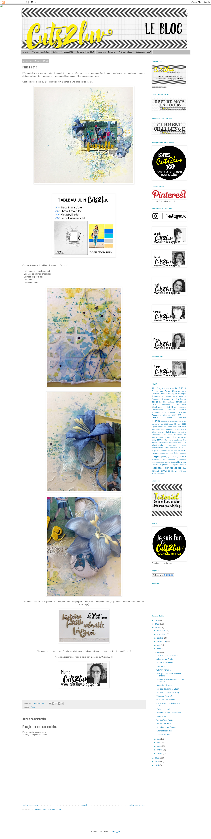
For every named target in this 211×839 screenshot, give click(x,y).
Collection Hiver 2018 (85, 52)
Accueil (25, 52)
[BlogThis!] (53, 703)
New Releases (162, 450)
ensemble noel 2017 (160, 424)
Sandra (174, 462)
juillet (159, 649)
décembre (161, 631)
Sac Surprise (166, 462)
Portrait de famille (163, 709)
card (184, 402)
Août (169, 394)
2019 (157, 620)
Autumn (167, 399)
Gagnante (181, 426)
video (173, 471)
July (178, 432)
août (159, 645)
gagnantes (156, 429)
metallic (154, 442)
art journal (166, 396)
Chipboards (181, 404)
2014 (157, 765)
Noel (170, 450)
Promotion (171, 459)
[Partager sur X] (56, 703)
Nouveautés (180, 450)
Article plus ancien (137, 805)
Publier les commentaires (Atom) (47, 810)
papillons (163, 457)
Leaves (166, 437)
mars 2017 (182, 437)
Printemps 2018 (158, 459)
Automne (182, 396)
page (155, 456)
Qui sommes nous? (143, 52)
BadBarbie (181, 399)
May (166, 440)
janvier (160, 753)
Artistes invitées (125, 52)
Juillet (168, 432)
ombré (183, 453)
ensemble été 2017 (178, 421)
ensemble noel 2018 (177, 424)
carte (154, 404)
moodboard (157, 447)
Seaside (155, 465)
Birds (160, 402)
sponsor (183, 465)
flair (174, 427)
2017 (177, 388)
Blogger (116, 832)
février (159, 750)
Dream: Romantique (164, 663)
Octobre (177, 453)
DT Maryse (166, 417)
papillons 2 (170, 457)
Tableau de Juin (163, 734)
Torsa (154, 471)
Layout (160, 437)
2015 (167, 388)
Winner (162, 474)
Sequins (175, 465)
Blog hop (166, 402)
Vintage (183, 471)
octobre (160, 638)
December (182, 412)
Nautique (182, 448)
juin (174, 432)
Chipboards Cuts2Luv (164, 407)
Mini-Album (173, 442)
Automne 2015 (157, 399)
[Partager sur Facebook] (59, 703)
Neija (154, 450)
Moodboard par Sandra (166, 727)
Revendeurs (156, 462)
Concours (171, 410)
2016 (172, 388)
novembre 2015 (167, 453)
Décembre (156, 415)
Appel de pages (179, 394)
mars (159, 746)
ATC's (175, 396)
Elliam (156, 421)
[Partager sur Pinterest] (62, 703)
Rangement (181, 459)
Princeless (160, 666)
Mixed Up (182, 442)
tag (184, 468)
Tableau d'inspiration (166, 467)
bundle (172, 402)
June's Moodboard (175, 435)
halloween (177, 429)
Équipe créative (157, 427)
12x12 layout (158, 388)
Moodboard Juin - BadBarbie (168, 713)
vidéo (177, 471)
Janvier (160, 432)
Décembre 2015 (169, 415)
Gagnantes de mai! (164, 731)
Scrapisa (181, 462)
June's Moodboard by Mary (167, 692)
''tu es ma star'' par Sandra (167, 656)
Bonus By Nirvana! (164, 685)
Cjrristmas (182, 407)
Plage (177, 457)
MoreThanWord (171, 448)
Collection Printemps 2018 (63, 52)
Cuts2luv (172, 412)
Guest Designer (166, 429)
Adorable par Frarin (164, 659)
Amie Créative (172, 391)
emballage (165, 421)
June (164, 435)
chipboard (166, 404)
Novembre (156, 453)
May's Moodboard (175, 440)
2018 (183, 388)
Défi (179, 415)
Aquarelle (156, 396)
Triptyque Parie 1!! (164, 696)
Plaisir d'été (161, 716)
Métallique (163, 442)
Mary (154, 440)
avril (173, 399)
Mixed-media (157, 445)
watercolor (156, 474)
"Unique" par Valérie (164, 720)
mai (171, 437)
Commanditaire (157, 410)
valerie (160, 471)
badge (155, 401)
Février (169, 427)
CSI (164, 412)
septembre (164, 465)
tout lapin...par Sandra (165, 700)
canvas (179, 402)
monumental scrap (177, 445)
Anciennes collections (106, 52)
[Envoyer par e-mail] (50, 703)
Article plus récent (30, 805)
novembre (161, 634)
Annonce (163, 394)
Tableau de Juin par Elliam (167, 689)
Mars (175, 437)
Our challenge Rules (40, 52)
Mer (184, 440)
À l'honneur (157, 391)
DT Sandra (180, 417)
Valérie (166, 471)
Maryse (160, 440)
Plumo (33, 707)
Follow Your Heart (163, 723)
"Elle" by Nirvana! (163, 670)
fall (165, 427)
